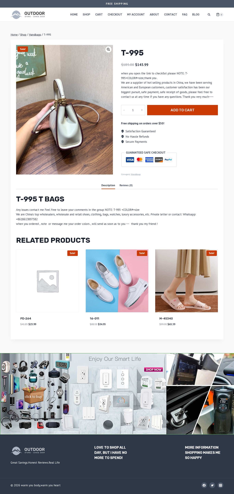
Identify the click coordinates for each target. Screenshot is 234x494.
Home (74, 14)
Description (108, 185)
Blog (195, 14)
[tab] (108, 185)
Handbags (136, 174)
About (154, 14)
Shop (86, 14)
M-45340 (166, 318)
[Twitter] (212, 485)
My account (136, 14)
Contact (170, 14)
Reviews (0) (126, 185)
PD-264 (25, 318)
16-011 (94, 318)
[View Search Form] (209, 14)
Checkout (115, 14)
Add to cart (183, 110)
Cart (99, 14)
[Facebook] (204, 485)
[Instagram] (220, 485)
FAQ (184, 14)
